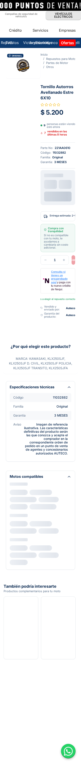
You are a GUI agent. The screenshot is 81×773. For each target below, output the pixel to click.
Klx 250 (18, 403)
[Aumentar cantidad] (29, 179)
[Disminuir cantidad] (11, 179)
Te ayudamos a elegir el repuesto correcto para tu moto (41, 204)
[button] (40, 30)
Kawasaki (17, 396)
